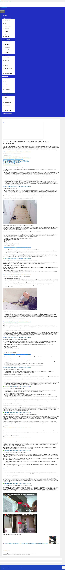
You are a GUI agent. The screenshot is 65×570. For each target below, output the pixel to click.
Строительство (7, 18)
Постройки (7, 105)
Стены (6, 86)
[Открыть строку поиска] (1, 9)
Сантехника (7, 89)
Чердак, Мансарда (8, 73)
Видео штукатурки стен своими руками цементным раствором (16, 554)
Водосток (7, 28)
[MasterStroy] (3, 7)
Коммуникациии (6, 39)
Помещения (5, 55)
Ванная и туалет (8, 68)
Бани (6, 97)
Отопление (7, 44)
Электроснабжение (8, 41)
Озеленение (7, 107)
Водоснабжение (8, 49)
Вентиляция (7, 47)
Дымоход (6, 31)
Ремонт (5, 76)
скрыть (10, 155)
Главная (5, 15)
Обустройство (8, 110)
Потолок (6, 84)
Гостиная (7, 60)
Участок (5, 94)
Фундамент (7, 20)
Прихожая (7, 57)
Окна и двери (7, 78)
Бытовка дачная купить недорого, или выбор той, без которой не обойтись (19, 553)
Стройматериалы (7, 113)
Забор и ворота (8, 102)
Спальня (6, 65)
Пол (5, 81)
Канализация (7, 52)
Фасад (6, 23)
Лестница (7, 36)
